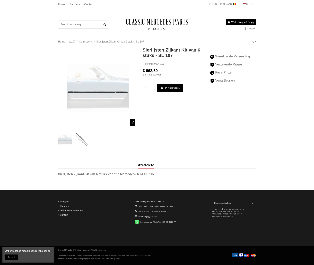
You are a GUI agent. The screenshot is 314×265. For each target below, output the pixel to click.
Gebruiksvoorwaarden (71, 210)
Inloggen (64, 201)
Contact (89, 4)
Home (62, 4)
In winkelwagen (172, 88)
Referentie (148, 63)
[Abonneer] (252, 203)
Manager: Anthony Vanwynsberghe (152, 211)
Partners (75, 4)
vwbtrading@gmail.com (148, 217)
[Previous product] (253, 42)
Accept (11, 257)
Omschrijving (146, 165)
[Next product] (255, 42)
